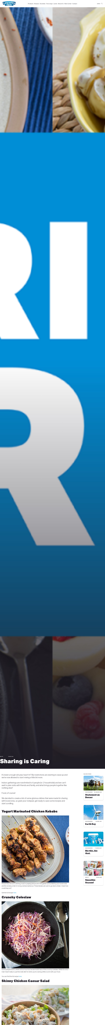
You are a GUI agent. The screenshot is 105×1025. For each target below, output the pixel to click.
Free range (49, 3)
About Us (61, 3)
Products (30, 3)
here (14, 893)
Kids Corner (67, 3)
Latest (55, 3)
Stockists (42, 3)
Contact (74, 3)
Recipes (36, 3)
